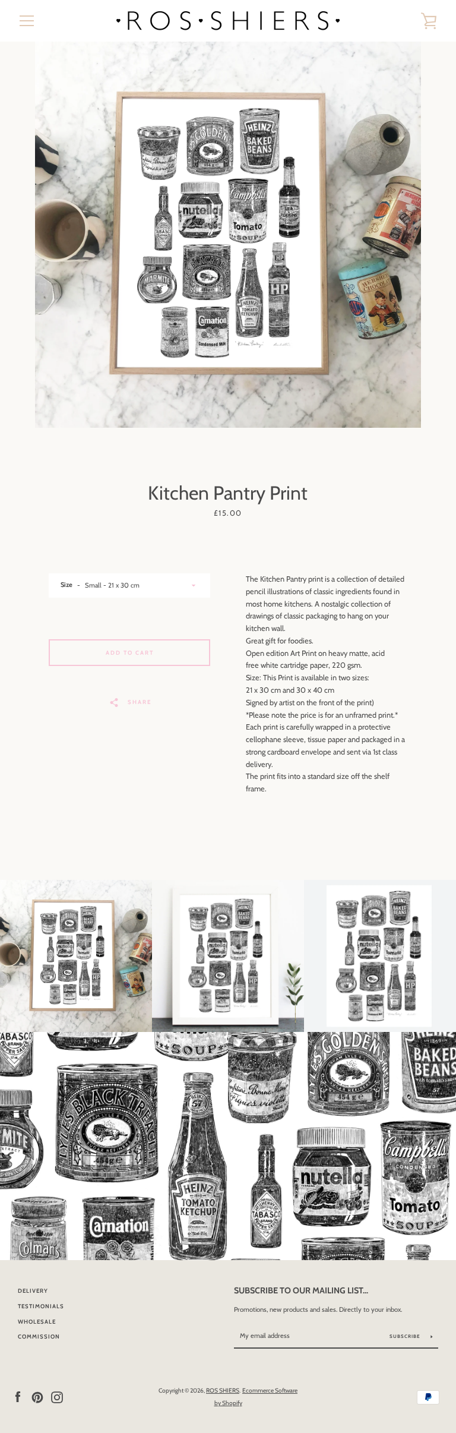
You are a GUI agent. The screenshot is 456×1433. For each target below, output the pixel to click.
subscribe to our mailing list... (301, 1290)
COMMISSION (39, 1336)
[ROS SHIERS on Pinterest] (37, 1396)
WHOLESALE (37, 1321)
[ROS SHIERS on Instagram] (57, 1396)
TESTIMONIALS (41, 1306)
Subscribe (406, 1336)
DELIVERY (33, 1290)
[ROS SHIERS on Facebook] (18, 1396)
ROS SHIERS (222, 1390)
